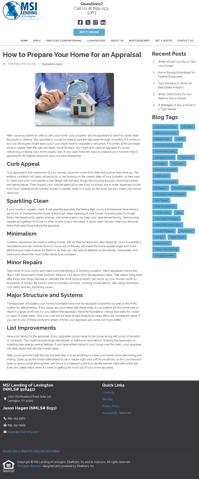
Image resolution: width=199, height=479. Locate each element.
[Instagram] (95, 23)
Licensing (108, 392)
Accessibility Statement (116, 412)
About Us (117, 40)
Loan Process (96, 40)
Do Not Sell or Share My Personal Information (31, 450)
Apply (37, 40)
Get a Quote (163, 40)
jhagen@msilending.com (23, 431)
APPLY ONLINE (89, 32)
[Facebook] (80, 23)
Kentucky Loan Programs (63, 40)
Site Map (107, 399)
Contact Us (185, 40)
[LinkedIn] (103, 23)
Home (24, 40)
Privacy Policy (111, 406)
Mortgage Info (139, 40)
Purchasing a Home (52, 63)
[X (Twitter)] (88, 23)
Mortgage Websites (30, 466)
